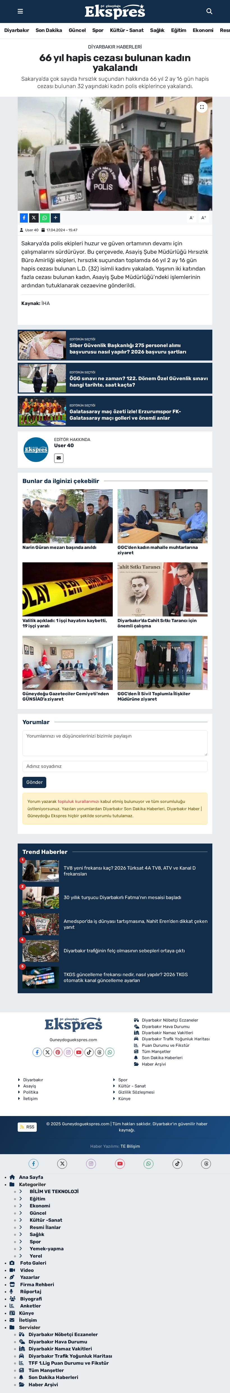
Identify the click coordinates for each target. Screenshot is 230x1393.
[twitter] (62, 1164)
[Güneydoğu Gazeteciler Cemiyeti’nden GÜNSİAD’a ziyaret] (67, 662)
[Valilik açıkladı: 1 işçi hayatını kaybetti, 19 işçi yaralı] (67, 589)
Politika (30, 1092)
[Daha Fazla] (55, 218)
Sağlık (157, 30)
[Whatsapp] (109, 1052)
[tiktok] (177, 1164)
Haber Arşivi (154, 1064)
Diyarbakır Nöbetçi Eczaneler (170, 1020)
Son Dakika (49, 30)
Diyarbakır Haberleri (115, 47)
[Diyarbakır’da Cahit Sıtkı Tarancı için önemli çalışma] (163, 589)
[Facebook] (37, 1052)
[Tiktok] (89, 1052)
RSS (29, 1126)
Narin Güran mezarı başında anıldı (59, 547)
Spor (98, 30)
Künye (124, 1098)
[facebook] (33, 1164)
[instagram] (91, 1164)
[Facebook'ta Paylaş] (24, 218)
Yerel (35, 1256)
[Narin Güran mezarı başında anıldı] (67, 516)
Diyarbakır (16, 30)
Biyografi (30, 1299)
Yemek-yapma (46, 1248)
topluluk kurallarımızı (79, 801)
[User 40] (35, 449)
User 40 (31, 230)
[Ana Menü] (20, 11)
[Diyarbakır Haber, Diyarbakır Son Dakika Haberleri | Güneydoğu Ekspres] (115, 12)
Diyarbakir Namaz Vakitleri (167, 1032)
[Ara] (209, 11)
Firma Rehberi (36, 1284)
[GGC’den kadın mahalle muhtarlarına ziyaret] (163, 516)
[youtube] (120, 1164)
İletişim (30, 1098)
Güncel (77, 30)
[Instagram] (68, 1052)
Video (26, 1270)
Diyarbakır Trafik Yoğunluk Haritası (176, 1038)
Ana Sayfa (31, 1177)
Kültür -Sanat (45, 1220)
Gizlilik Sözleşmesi (136, 1092)
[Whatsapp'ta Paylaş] (45, 218)
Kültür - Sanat (127, 30)
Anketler (30, 1306)
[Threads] (99, 1052)
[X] (47, 1052)
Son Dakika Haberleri (162, 1057)
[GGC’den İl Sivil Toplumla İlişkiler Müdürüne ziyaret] (163, 662)
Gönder (34, 782)
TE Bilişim (130, 1146)
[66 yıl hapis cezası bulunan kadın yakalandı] (115, 154)
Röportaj (30, 1291)
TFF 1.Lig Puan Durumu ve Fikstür (69, 1363)
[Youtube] (78, 1052)
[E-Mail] (58, 458)
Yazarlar (29, 1277)
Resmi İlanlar (45, 1227)
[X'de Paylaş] (34, 218)
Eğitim (178, 30)
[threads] (206, 1164)
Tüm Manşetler (156, 1051)
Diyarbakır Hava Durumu (166, 1026)
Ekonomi (203, 30)
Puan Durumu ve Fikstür (166, 1045)
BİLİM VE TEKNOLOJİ (54, 1191)
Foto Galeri (32, 1263)
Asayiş (29, 1086)
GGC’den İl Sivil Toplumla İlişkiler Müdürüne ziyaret (154, 696)
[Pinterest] (58, 1052)
